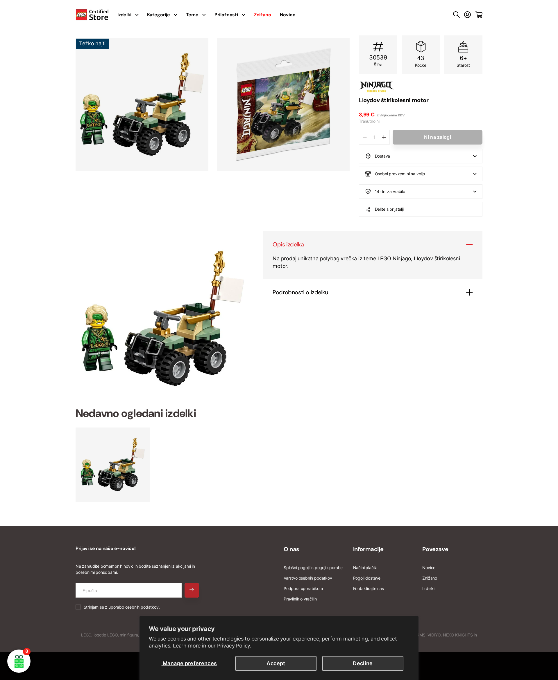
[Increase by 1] (384, 137)
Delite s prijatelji (389, 209)
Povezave (435, 549)
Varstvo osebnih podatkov (308, 578)
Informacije (368, 549)
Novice (288, 15)
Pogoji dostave (366, 578)
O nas (291, 549)
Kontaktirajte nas (368, 588)
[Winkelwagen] (478, 15)
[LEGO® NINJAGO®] (420, 86)
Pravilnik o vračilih (300, 598)
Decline (363, 663)
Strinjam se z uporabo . (122, 607)
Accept (276, 663)
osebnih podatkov (142, 607)
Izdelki (428, 588)
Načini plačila (365, 567)
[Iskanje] (456, 15)
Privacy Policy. (234, 646)
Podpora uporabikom (303, 588)
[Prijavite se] (467, 15)
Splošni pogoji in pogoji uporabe (313, 567)
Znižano (429, 578)
